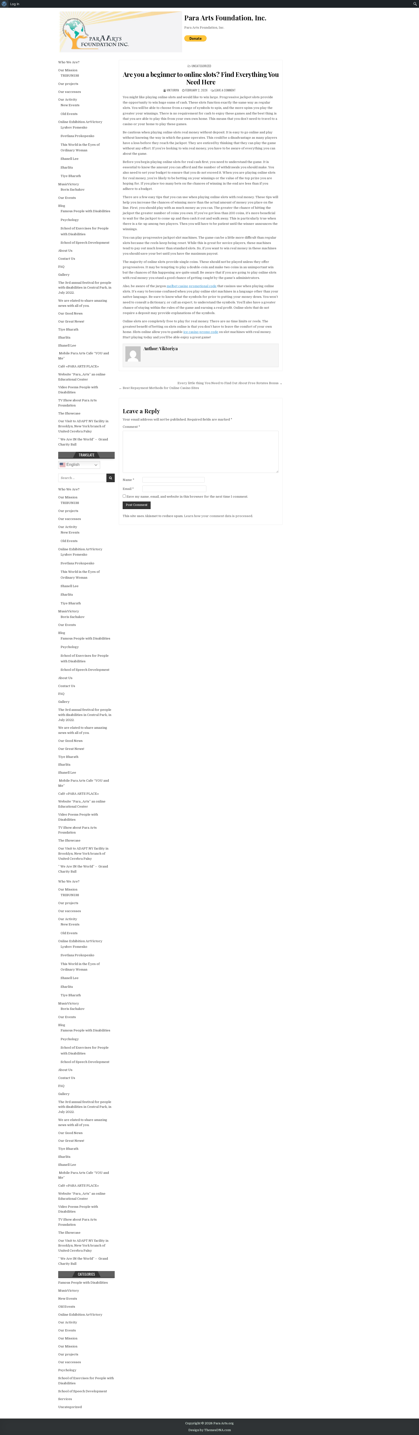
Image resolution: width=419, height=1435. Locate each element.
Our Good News (70, 313)
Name (128, 480)
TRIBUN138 (70, 75)
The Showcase (69, 413)
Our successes (69, 92)
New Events (70, 105)
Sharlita (67, 167)
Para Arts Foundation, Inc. (204, 27)
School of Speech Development (85, 242)
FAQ (61, 266)
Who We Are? (69, 62)
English (72, 465)
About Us (65, 250)
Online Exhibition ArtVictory (80, 122)
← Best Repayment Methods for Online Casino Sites (159, 388)
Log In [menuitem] (14, 4)
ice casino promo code (200, 332)
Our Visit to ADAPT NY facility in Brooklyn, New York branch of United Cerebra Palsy (83, 426)
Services (65, 1399)
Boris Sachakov (73, 189)
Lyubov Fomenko (74, 127)
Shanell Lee (70, 159)
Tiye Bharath (71, 176)
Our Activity (67, 99)
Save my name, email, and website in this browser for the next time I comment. (187, 496)
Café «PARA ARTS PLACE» (78, 366)
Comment (131, 427)
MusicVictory (68, 184)
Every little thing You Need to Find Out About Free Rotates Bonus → (229, 383)
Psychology (70, 220)
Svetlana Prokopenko (77, 136)
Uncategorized (201, 66)
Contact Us (66, 258)
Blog (61, 206)
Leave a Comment (225, 90)
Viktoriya (173, 90)
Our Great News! (71, 321)
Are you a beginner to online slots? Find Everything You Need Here (201, 78)
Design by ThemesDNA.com (209, 1430)
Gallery (64, 274)
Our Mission (67, 70)
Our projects (68, 84)
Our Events (67, 198)
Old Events (69, 114)
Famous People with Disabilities (85, 211)
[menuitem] (4, 4)
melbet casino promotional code (192, 286)
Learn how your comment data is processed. (218, 516)
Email (128, 489)
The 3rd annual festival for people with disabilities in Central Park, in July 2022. (84, 288)
